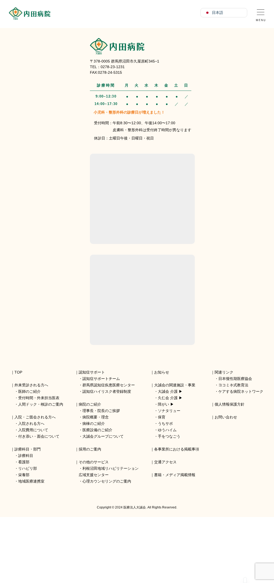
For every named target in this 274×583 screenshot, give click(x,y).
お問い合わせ (226, 417)
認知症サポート (92, 372)
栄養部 (23, 475)
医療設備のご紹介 (97, 430)
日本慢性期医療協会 (235, 378)
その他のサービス (94, 462)
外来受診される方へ (31, 385)
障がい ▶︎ (166, 404)
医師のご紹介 (29, 391)
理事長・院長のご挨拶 (101, 411)
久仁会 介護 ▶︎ (170, 398)
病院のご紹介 (90, 404)
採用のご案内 (90, 449)
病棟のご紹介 (93, 423)
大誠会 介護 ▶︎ (170, 391)
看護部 (23, 462)
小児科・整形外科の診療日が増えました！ (129, 112)
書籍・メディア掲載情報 (174, 475)
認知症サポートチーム (101, 378)
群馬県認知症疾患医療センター (108, 385)
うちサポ (165, 423)
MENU (260, 13)
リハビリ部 (27, 468)
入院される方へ (31, 423)
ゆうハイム (167, 430)
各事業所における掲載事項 (176, 449)
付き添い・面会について (38, 436)
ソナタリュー (169, 411)
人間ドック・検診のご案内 (40, 404)
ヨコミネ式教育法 (233, 385)
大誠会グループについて (103, 436)
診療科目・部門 (27, 449)
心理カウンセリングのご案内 (106, 481)
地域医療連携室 (31, 481)
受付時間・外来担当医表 (38, 398)
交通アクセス (165, 462)
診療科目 (25, 455)
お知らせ (161, 372)
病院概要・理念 (95, 417)
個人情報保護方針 (230, 404)
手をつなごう (169, 436)
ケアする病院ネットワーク (240, 391)
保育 (161, 417)
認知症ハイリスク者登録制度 (106, 391)
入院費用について (33, 430)
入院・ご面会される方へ (35, 417)
